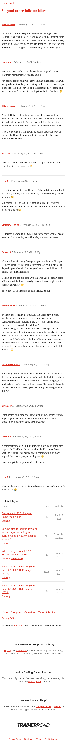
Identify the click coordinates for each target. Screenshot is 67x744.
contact (57, 706)
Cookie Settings (51, 739)
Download (21, 650)
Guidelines (29, 612)
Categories (16, 612)
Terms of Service (46, 612)
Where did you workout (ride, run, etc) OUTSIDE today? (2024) (18, 589)
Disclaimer (28, 739)
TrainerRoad (8, 3)
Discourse (19, 625)
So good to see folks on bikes (24, 10)
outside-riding (17, 558)
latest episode (34, 681)
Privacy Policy (9, 618)
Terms (38, 739)
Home (5, 612)
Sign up (7, 650)
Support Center (43, 706)
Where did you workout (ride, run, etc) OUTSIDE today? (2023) (18, 570)
